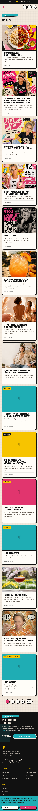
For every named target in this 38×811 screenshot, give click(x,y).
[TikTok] (14, 761)
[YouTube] (20, 761)
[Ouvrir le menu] (34, 7)
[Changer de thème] (25, 7)
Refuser (7, 807)
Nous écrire (5, 791)
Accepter (25, 807)
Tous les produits (31, 772)
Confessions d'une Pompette (10, 778)
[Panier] (29, 7)
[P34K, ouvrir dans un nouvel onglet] (6, 736)
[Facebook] (4, 761)
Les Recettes (6, 772)
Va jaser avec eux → (24, 736)
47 (22, 701)
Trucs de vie (5, 775)
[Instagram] (9, 761)
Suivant (29, 701)
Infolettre (4, 788)
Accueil (4, 794)
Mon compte (29, 775)
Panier (27, 778)
